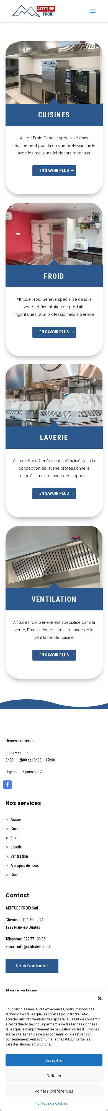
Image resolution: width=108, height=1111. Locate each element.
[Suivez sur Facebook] (7, 784)
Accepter (54, 1060)
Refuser (54, 1075)
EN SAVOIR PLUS (54, 170)
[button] (99, 998)
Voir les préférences (54, 1091)
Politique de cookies (51, 1103)
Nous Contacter (32, 966)
